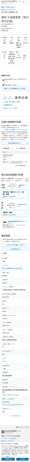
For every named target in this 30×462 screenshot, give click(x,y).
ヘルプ (16, 139)
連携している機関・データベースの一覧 (15, 129)
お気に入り (5, 98)
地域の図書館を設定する (14, 143)
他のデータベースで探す (11, 108)
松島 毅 (4, 283)
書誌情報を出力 (9, 105)
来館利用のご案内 (22, 186)
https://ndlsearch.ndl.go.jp (10, 395)
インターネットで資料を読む (8, 438)
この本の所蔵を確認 (20, 165)
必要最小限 (8, 459)
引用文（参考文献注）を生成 (12, 102)
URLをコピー (10, 98)
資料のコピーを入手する (7, 441)
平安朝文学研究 (9, 7)
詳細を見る (24, 57)
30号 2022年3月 (10, 10)
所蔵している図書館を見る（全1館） (15, 88)
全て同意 (22, 459)
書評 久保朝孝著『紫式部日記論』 (12, 268)
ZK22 (4, 361)
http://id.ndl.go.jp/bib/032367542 (12, 405)
